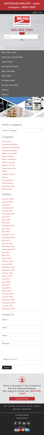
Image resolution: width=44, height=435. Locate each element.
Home (5, 406)
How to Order (21, 406)
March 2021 (7, 258)
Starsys (5, 90)
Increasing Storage (9, 150)
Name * (5, 319)
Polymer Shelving (10, 66)
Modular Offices (8, 165)
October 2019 (7, 273)
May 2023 (6, 231)
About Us (29, 406)
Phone (4, 335)
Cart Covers (7, 62)
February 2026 (8, 199)
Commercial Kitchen (10, 144)
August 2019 (7, 276)
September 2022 (8, 237)
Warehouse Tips (8, 186)
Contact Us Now (22, 398)
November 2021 (8, 246)
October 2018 (7, 305)
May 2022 (6, 240)
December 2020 (8, 267)
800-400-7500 (22, 29)
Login (35, 12)
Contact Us (37, 406)
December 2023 (8, 225)
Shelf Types (12, 406)
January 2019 (7, 296)
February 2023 (8, 234)
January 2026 (7, 202)
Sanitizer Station (8, 174)
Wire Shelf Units (9, 52)
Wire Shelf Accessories (12, 57)
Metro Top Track (8, 162)
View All (5, 94)
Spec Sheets (16, 409)
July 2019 (6, 279)
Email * (5, 327)
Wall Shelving (8, 71)
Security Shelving (10, 85)
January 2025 (7, 210)
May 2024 (6, 222)
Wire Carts (6, 76)
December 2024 (8, 213)
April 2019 (6, 288)
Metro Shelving (8, 156)
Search (22, 33)
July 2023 (6, 228)
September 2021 (8, 249)
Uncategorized (8, 180)
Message (5, 343)
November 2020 (8, 270)
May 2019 (6, 285)
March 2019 (7, 291)
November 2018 (8, 302)
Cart (40, 12)
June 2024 (6, 219)
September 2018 (8, 308)
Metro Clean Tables (9, 153)
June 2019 (6, 282)
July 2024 (6, 216)
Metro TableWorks (9, 159)
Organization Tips (9, 168)
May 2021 (6, 255)
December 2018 (8, 299)
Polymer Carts (8, 80)
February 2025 (8, 208)
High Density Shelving (10, 147)
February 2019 (8, 293)
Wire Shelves (7, 189)
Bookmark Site (26, 409)
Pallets (4, 171)
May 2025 (6, 205)
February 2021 (8, 261)
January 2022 (7, 243)
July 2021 (6, 252)
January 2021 (7, 264)
